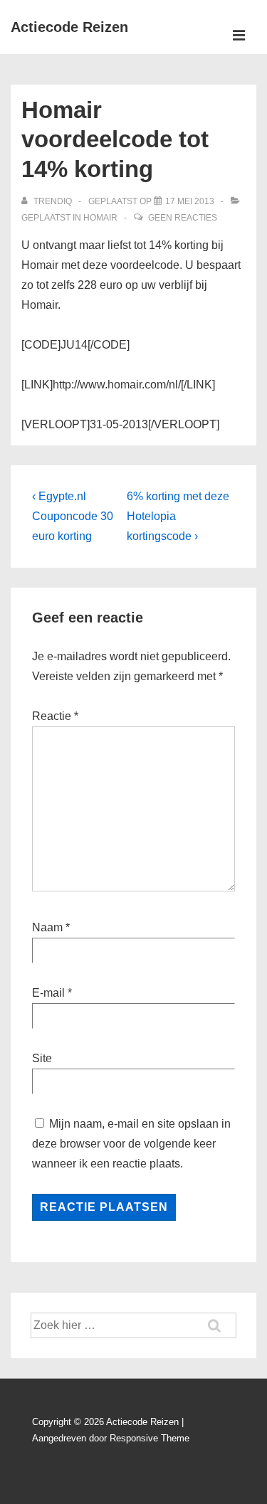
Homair (100, 218)
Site (42, 1058)
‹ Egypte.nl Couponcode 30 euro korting (72, 516)
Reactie (55, 716)
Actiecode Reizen (69, 27)
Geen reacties (182, 218)
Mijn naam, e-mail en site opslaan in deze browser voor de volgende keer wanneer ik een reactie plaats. (131, 1144)
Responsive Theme (149, 1438)
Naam (47, 927)
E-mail (48, 993)
